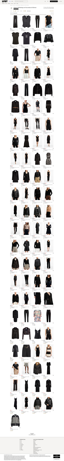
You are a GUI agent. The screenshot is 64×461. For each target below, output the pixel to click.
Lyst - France (21, 446)
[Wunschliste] (47, 1)
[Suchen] (15, 1)
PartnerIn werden (35, 452)
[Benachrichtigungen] (45, 1)
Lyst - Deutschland (22, 444)
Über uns (34, 441)
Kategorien (34, 451)
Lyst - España (21, 445)
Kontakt (34, 446)
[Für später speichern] (20, 28)
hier (45, 14)
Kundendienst (34, 440)
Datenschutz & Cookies (35, 448)
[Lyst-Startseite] (4, 1)
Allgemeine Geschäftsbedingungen (37, 447)
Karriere (34, 445)
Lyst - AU (21, 440)
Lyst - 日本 (21, 448)
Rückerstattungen (35, 444)
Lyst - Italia (21, 447)
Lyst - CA (21, 441)
